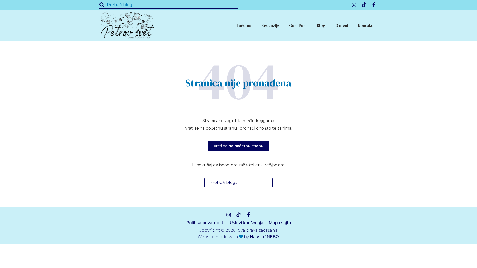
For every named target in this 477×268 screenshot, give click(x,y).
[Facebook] (374, 4)
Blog (321, 25)
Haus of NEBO (264, 236)
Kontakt (365, 25)
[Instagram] (354, 4)
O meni (341, 25)
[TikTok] (364, 4)
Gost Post (298, 25)
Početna (244, 25)
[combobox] (168, 5)
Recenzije (270, 25)
